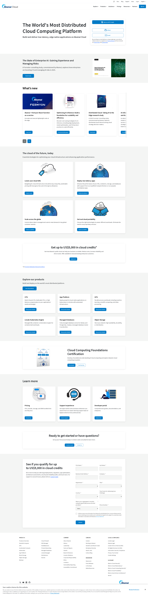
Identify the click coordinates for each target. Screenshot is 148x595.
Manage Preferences (134, 589)
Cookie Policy (105, 42)
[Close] (145, 589)
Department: (79, 482)
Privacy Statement (54, 593)
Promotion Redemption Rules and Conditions (35, 266)
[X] (20, 582)
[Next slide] (29, 141)
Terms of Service (110, 40)
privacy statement (100, 516)
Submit (80, 522)
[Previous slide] (24, 141)
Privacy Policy (97, 42)
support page (54, 477)
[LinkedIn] (26, 582)
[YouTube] (23, 582)
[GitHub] (29, 582)
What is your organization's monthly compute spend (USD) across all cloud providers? (87, 503)
